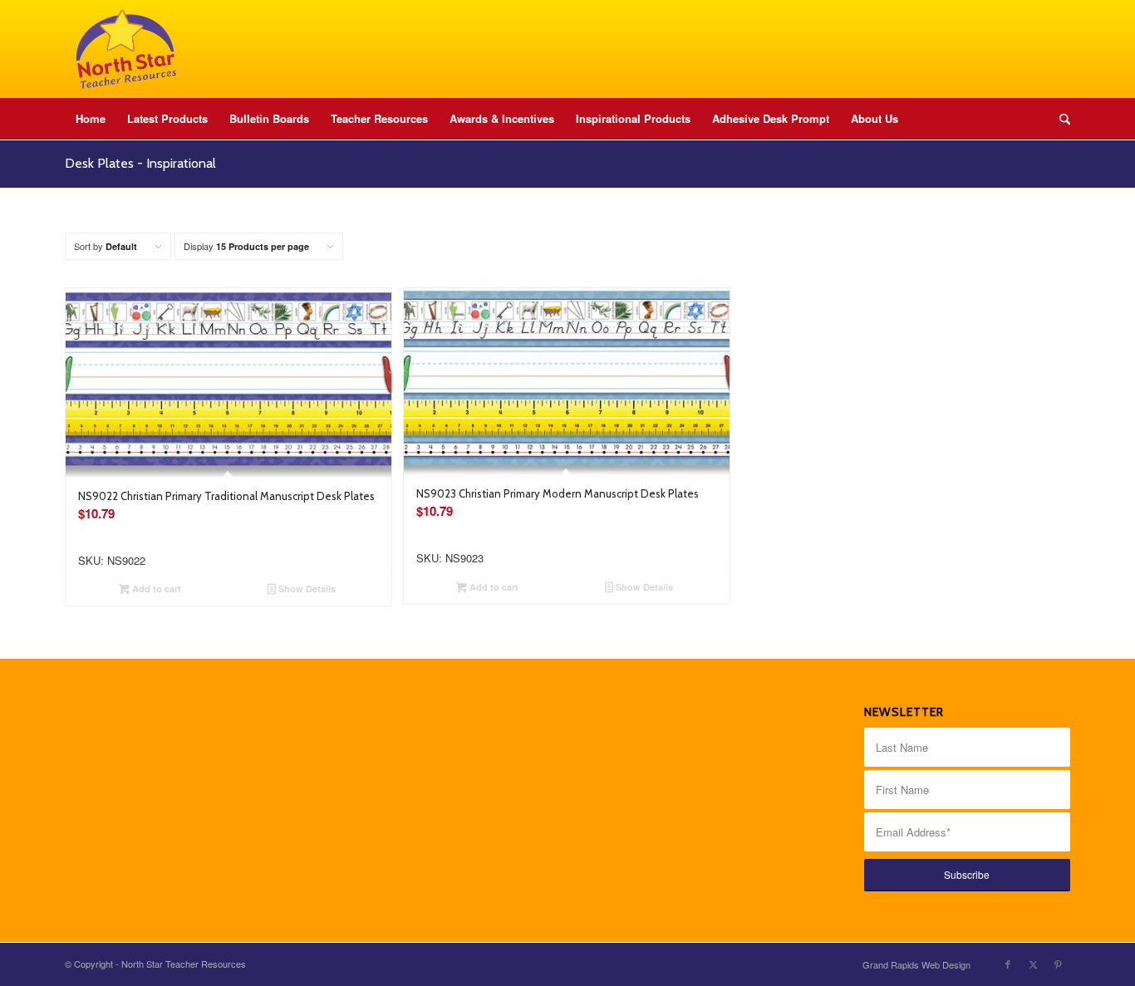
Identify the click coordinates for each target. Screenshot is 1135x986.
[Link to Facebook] (1007, 963)
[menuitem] (90, 119)
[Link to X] (1032, 963)
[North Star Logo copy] (126, 49)
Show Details (306, 588)
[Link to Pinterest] (1057, 963)
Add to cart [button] (155, 588)
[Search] (1059, 119)
